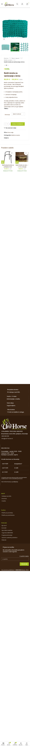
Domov (6, 58)
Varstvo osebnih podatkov (9, 537)
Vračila (4, 501)
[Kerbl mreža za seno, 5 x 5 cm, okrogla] (22, 157)
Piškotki (4, 540)
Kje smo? (4, 525)
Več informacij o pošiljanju (9, 482)
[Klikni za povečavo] (4, 39)
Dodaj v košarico (17, 124)
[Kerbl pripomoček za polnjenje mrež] (8, 157)
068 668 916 (5, 436)
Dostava (4, 498)
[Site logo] (9, 4)
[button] (2, 28)
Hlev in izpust (16, 58)
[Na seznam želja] (12, 153)
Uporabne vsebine (7, 530)
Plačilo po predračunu (8, 515)
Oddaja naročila (6, 496)
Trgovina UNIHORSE (7, 533)
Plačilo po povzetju (7, 513)
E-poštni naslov (24, 556)
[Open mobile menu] (2, 4)
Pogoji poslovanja (7, 535)
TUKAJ (6, 108)
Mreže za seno (8, 60)
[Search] (17, 4)
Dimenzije (7, 114)
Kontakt (4, 528)
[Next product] (8, 65)
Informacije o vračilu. (13, 399)
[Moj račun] (22, 4)
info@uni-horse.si (7, 438)
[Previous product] (5, 65)
